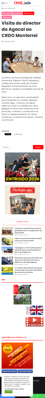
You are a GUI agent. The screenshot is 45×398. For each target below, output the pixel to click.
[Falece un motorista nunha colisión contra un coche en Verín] (7, 241)
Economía (7, 13)
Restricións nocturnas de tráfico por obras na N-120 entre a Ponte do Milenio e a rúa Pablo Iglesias (29, 260)
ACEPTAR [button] (8, 391)
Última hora (11, 8)
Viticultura (7, 17)
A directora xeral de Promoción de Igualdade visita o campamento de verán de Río (28, 230)
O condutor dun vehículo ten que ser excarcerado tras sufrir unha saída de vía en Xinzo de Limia (28, 270)
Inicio (5, 8)
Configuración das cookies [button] (14, 389)
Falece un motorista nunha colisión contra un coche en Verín (28, 239)
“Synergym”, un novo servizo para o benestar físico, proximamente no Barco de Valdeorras (28, 250)
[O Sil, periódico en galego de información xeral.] (22, 2)
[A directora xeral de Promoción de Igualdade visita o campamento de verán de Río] (7, 231)
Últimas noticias (22, 222)
